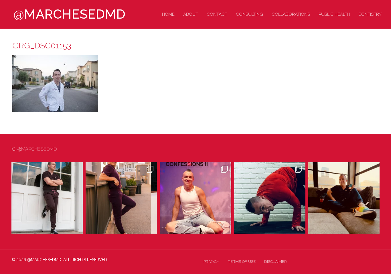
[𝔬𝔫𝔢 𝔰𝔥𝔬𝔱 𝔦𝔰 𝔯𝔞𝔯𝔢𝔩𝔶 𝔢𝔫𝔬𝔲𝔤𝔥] (47, 198)
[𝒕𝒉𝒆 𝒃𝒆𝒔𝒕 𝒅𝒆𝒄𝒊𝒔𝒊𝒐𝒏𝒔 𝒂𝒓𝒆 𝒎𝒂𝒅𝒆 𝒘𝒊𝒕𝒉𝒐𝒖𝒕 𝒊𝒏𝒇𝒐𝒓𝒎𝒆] (344, 198)
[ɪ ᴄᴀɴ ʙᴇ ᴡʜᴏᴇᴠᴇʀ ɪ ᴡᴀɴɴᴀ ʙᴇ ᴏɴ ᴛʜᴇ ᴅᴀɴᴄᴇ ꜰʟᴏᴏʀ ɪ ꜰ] (195, 198)
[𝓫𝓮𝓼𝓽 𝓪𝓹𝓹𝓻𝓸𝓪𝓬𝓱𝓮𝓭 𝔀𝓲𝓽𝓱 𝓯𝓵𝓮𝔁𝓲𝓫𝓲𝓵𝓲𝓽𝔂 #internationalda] (269, 198)
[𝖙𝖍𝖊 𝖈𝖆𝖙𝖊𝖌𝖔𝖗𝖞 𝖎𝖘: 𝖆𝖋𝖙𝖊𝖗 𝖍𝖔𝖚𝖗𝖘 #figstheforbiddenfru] (121, 198)
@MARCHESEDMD (69, 14)
